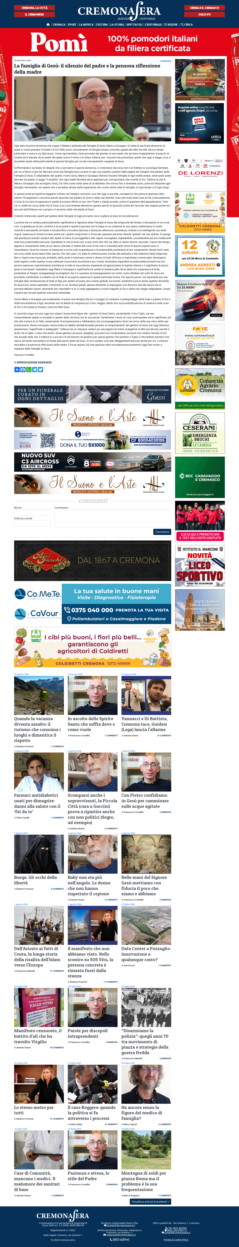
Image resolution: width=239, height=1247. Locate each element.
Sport (72, 24)
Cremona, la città (34, 7)
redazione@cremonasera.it (121, 1234)
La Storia (117, 24)
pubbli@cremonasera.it (177, 1232)
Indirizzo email (23, 518)
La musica (86, 24)
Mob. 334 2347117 (177, 1230)
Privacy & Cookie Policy (176, 1239)
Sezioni (172, 24)
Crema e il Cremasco (204, 7)
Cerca (188, 24)
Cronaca (59, 24)
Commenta (162, 532)
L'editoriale (153, 24)
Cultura (102, 24)
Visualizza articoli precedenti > (150, 1201)
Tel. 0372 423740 (177, 1227)
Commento (61, 507)
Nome (18, 507)
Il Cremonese (34, 14)
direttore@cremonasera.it (120, 1225)
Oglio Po (205, 14)
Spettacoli (134, 24)
